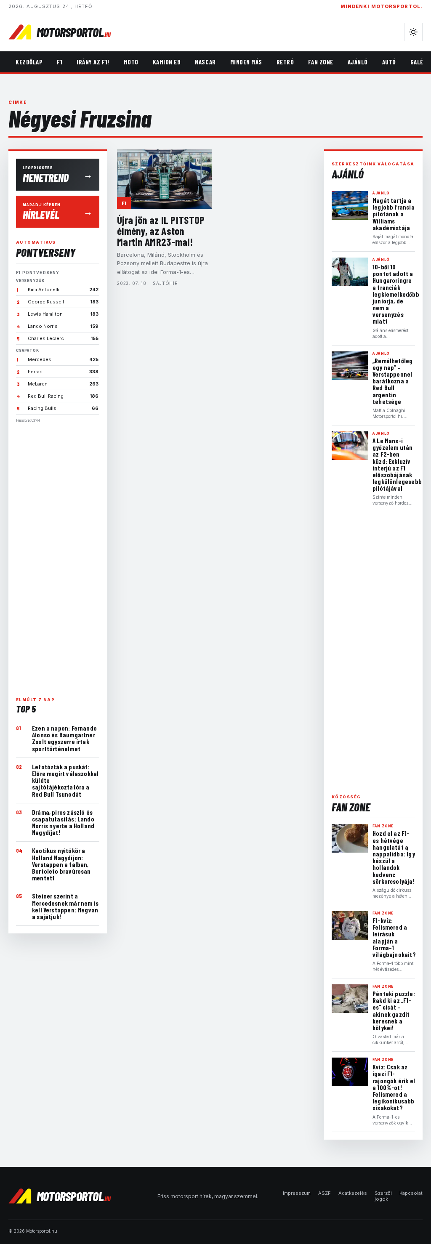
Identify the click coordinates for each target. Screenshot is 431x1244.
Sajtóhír (165, 283)
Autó (389, 62)
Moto (131, 62)
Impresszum (297, 1193)
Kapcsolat (411, 1193)
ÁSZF (324, 1193)
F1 (59, 62)
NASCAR (205, 62)
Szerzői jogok (383, 1196)
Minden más (246, 62)
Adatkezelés (352, 1193)
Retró (285, 62)
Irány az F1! (93, 62)
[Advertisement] (57, 556)
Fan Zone (320, 62)
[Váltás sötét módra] (413, 32)
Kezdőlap (29, 62)
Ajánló (358, 62)
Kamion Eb (167, 62)
